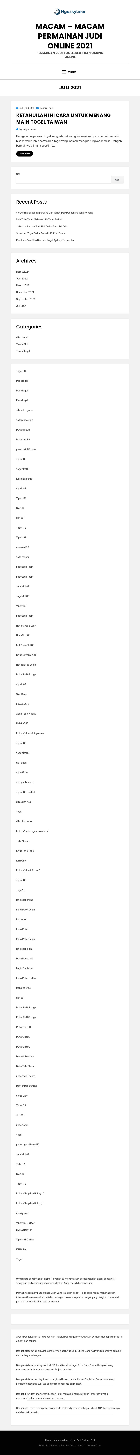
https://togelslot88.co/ (29, 1203)
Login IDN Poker (24, 968)
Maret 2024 (22, 271)
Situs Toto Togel (25, 851)
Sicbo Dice (22, 1095)
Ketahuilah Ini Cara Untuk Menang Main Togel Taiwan (63, 118)
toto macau (23, 557)
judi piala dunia (24, 478)
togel (19, 811)
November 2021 (25, 292)
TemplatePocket (69, 1445)
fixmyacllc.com (24, 782)
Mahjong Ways (24, 987)
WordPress (95, 1445)
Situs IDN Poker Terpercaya (105, 1408)
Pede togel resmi (90, 1292)
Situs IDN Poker (86, 1379)
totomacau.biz (24, 420)
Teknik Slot (22, 344)
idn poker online (24, 899)
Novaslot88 (58, 1278)
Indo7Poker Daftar (26, 978)
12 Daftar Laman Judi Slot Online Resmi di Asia (41, 226)
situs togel (22, 337)
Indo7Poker (22, 929)
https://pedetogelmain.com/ (32, 831)
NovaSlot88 (23, 635)
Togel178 (21, 527)
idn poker (21, 919)
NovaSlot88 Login (26, 664)
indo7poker (22, 1213)
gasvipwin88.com (26, 449)
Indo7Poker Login (25, 909)
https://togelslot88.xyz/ (30, 1193)
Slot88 (20, 508)
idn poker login (24, 948)
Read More (24, 153)
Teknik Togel (46, 108)
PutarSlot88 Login (26, 674)
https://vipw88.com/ (28, 870)
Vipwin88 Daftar (25, 1223)
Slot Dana (21, 694)
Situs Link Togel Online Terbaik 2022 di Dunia (40, 233)
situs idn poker (24, 821)
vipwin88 (21, 459)
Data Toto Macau (25, 1066)
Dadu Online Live (25, 1056)
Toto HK (20, 1164)
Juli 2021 (21, 306)
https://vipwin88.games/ (30, 733)
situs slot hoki (23, 802)
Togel (19, 1259)
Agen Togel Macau (26, 713)
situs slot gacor (24, 410)
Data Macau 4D (24, 958)
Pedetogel (22, 380)
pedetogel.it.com (25, 1076)
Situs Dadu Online (74, 1351)
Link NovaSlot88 (25, 645)
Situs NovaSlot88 (26, 655)
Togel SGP (21, 371)
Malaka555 (22, 723)
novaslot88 (22, 547)
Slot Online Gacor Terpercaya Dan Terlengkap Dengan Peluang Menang (54, 212)
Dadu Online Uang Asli (95, 1365)
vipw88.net (22, 772)
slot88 (20, 517)
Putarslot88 (23, 429)
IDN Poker (21, 860)
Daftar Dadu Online (26, 1085)
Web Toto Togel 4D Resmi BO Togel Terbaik (39, 219)
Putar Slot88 (23, 1027)
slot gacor (21, 762)
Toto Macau (22, 841)
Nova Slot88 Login (26, 625)
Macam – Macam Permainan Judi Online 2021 (70, 36)
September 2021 (25, 299)
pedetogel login (24, 566)
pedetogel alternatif (27, 1144)
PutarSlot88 (23, 1036)
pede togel (22, 1125)
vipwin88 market (25, 792)
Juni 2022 (22, 278)
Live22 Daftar (24, 1229)
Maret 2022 (22, 285)
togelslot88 (22, 469)
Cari (18, 174)
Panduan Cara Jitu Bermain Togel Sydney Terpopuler (45, 240)
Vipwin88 (21, 498)
